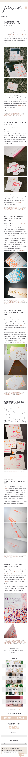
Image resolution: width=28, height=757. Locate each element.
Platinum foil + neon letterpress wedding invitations (12, 24)
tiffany (19, 115)
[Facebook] (12, 728)
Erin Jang (13, 393)
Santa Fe (23, 223)
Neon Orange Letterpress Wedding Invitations (13, 566)
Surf (5, 302)
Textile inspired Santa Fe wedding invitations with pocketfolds (13, 219)
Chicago (12, 209)
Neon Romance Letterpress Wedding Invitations (14, 403)
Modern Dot (21, 325)
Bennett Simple (16, 114)
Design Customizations (14, 113)
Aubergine (22, 641)
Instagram (7, 718)
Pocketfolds (23, 301)
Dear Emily (11, 130)
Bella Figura (16, 648)
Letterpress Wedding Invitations (12, 301)
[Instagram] (18, 728)
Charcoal (10, 208)
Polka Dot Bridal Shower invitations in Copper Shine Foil (14, 313)
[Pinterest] (10, 728)
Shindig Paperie (13, 34)
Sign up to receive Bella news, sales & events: (12, 750)
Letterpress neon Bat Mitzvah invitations (15, 124)
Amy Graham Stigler (9, 573)
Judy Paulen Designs (21, 342)
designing (6, 488)
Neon (5, 114)
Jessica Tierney (22, 407)
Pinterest (20, 718)
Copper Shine (14, 302)
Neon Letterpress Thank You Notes (14, 482)
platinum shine (7, 115)
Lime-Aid (17, 393)
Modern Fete (17, 571)
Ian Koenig (9, 114)
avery (7, 209)
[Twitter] (15, 728)
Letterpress (9, 643)
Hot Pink (21, 208)
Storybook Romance (11, 407)
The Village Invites (20, 250)
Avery (21, 132)
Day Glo (22, 114)
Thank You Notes (14, 556)
